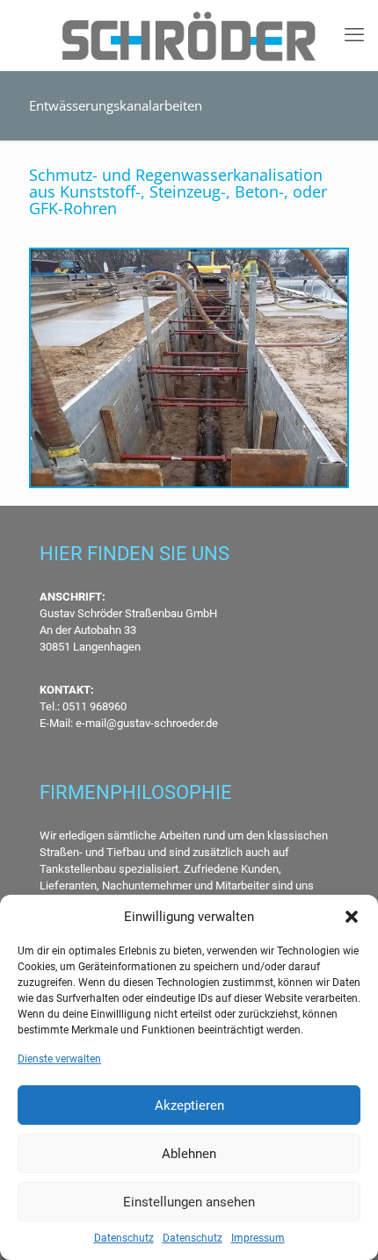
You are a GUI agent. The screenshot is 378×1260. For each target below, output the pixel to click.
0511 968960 (93, 706)
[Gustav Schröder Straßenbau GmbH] (189, 35)
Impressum (258, 1238)
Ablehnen (189, 1154)
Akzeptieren (189, 1105)
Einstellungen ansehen (189, 1202)
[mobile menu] (354, 35)
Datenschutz (124, 1238)
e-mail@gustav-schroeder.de (147, 723)
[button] (351, 916)
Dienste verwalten (59, 1059)
